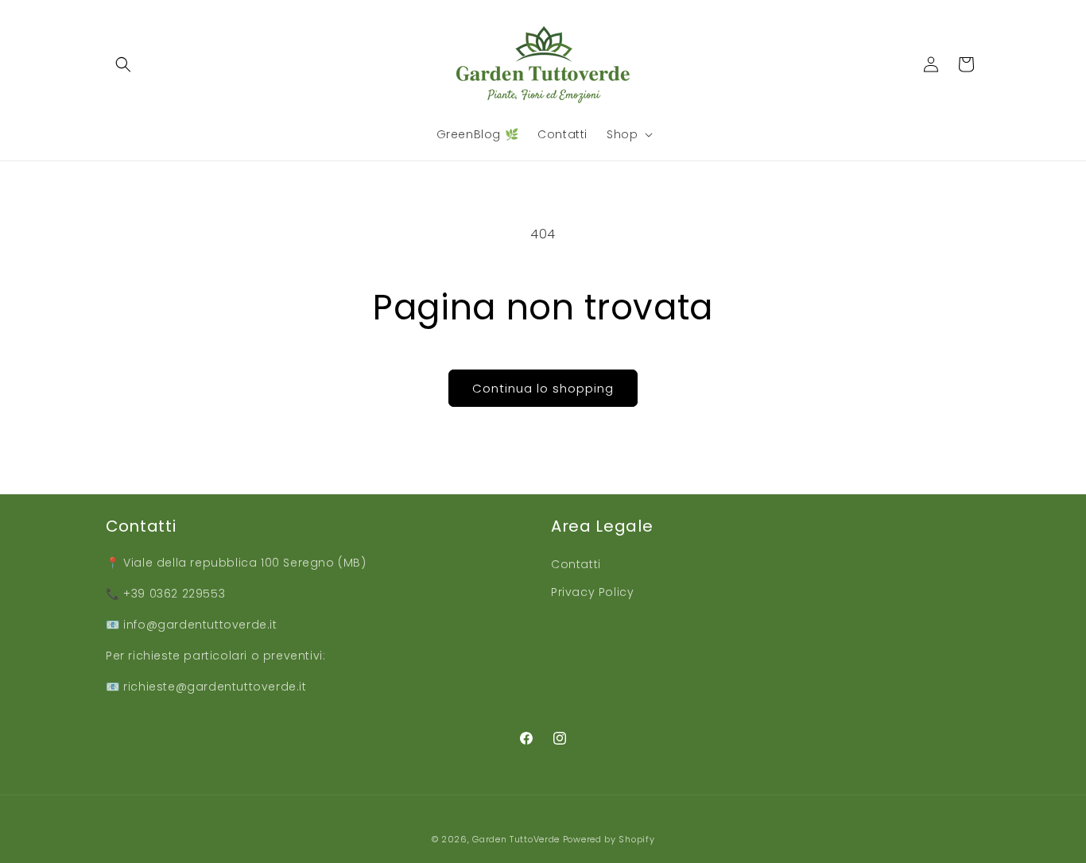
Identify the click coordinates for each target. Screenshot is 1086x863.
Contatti (576, 564)
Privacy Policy (592, 592)
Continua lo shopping (543, 388)
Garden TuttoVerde (516, 839)
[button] (123, 64)
